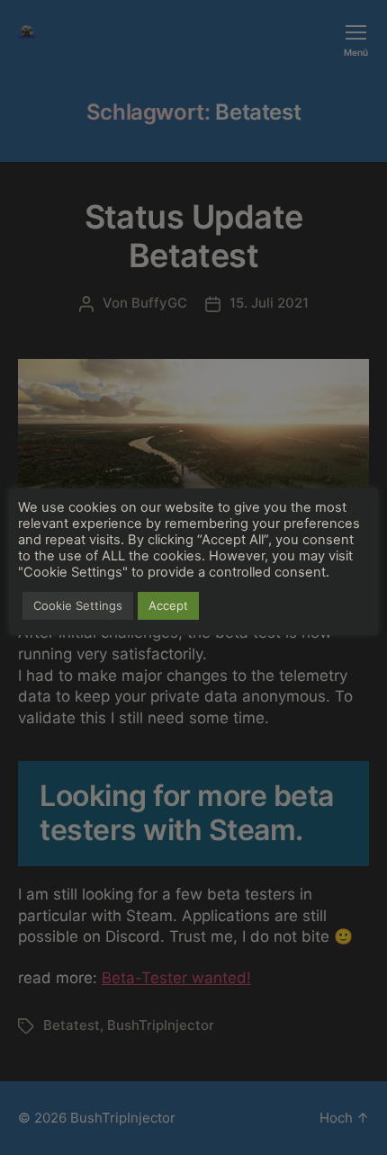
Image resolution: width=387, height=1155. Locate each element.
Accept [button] (168, 605)
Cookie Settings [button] (77, 605)
